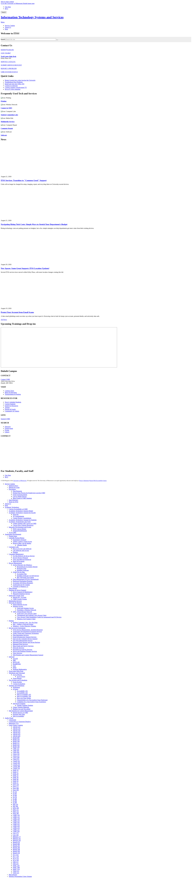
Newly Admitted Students (13, 402)
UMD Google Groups (20, 599)
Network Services (18, 648)
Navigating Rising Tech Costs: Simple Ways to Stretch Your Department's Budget (34, 224)
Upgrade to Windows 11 (20, 586)
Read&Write (17, 664)
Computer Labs (14, 547)
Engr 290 (16, 790)
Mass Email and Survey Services (23, 646)
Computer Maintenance (16, 554)
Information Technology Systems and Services (32, 17)
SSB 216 (15, 864)
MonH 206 (16, 847)
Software (11, 657)
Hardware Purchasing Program (22, 581)
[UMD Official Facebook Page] (16, 443)
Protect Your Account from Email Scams (17, 312)
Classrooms (12, 720)
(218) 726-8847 (6, 53)
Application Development (13, 534)
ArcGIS (15, 658)
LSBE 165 (16, 822)
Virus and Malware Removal (22, 559)
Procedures (12, 489)
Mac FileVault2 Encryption (25, 577)
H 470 (15, 797)
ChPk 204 (16, 752)
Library (7, 432)
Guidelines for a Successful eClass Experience (31, 702)
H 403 (15, 793)
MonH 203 (16, 846)
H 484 (15, 801)
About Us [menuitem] (8, 27)
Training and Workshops (16, 685)
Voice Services (17, 653)
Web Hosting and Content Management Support (28, 655)
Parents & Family (10, 409)
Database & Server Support (17, 590)
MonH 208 (16, 849)
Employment (9, 428)
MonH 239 (16, 853)
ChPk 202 (16, 750)
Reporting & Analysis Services (22, 649)
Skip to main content (7, 2)
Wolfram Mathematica (20, 669)
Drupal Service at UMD (20, 712)
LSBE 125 (16, 817)
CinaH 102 (16, 761)
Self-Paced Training (19, 703)
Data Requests (17, 491)
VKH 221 (16, 873)
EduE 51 (15, 783)
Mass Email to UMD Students (22, 498)
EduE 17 (15, 772)
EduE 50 (15, 781)
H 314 (15, 792)
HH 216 (15, 804)
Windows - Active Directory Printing (24, 626)
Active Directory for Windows (22, 565)
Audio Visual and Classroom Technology (26, 633)
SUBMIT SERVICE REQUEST (11, 65)
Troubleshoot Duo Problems (14, 82)
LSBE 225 (16, 824)
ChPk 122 (16, 748)
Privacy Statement (84, 480)
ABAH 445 (16, 736)
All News (4, 319)
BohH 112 (16, 743)
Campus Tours (9, 391)
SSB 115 (15, 862)
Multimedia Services (15, 601)
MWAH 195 (17, 840)
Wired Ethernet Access (20, 604)
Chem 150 (16, 754)
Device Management (15, 563)
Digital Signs (13, 536)
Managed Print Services (20, 644)
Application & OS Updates (21, 585)
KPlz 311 (16, 810)
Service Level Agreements (17, 628)
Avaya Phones (17, 675)
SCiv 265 (16, 860)
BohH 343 (16, 745)
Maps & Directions (11, 392)
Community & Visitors (12, 411)
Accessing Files (22, 574)
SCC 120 (16, 856)
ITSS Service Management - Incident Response (28, 630)
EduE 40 (15, 779)
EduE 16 (15, 770)
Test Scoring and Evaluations (18, 680)
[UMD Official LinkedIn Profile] (16, 459)
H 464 (15, 795)
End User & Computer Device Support (25, 639)
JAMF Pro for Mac (19, 572)
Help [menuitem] (6, 29)
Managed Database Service (21, 594)
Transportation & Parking (13, 394)
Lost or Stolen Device (20, 496)
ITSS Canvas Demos (19, 529)
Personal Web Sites (19, 714)
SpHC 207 (16, 865)
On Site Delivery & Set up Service (24, 556)
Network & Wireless (15, 603)
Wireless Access (18, 606)
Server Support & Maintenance (22, 592)
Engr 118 (16, 784)
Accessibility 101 (22, 691)
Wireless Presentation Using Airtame (20, 876)
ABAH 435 (16, 734)
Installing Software (23, 570)
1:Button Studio (22, 545)
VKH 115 (16, 871)
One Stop (8, 7)
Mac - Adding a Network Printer (23, 624)
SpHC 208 (16, 867)
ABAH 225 (16, 727)
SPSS (14, 667)
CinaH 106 (16, 763)
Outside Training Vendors (25, 705)
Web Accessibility (18, 716)
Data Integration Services (21, 635)
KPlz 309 (16, 808)
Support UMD (5, 419)
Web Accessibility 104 (24, 696)
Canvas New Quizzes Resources (23, 525)
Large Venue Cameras (16, 725)
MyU (6, 9)
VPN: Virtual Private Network (22, 612)
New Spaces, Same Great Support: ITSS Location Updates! (25, 268)
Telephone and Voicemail (17, 673)
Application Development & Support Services (27, 631)
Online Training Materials (21, 707)
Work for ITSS (13, 502)
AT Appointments (18, 516)
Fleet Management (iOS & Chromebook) (26, 579)
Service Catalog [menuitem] (10, 25)
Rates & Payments (18, 561)
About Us (8, 504)
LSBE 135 (16, 820)
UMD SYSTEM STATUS (9, 72)
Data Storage (13, 588)
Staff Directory (13, 500)
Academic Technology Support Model (21, 511)
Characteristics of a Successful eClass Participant (32, 700)
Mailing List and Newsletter (21, 709)
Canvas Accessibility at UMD (18, 509)
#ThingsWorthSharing (20, 531)
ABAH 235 (16, 729)
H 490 (15, 802)
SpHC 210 (16, 869)
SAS (14, 666)
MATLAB (16, 662)
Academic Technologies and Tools (20, 522)
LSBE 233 (16, 828)
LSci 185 (16, 835)
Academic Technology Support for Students (22, 520)
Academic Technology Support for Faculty (22, 513)
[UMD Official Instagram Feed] (16, 449)
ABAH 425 (16, 732)
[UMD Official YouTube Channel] (16, 454)
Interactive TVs (14, 723)
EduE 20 (15, 774)
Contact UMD (5, 379)
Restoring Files (21, 568)
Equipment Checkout (19, 540)
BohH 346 (16, 747)
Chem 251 (16, 759)
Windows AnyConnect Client (26, 619)
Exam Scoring (17, 682)
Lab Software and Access (21, 550)
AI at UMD (12, 532)
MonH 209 (16, 851)
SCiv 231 (16, 858)
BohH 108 (16, 741)
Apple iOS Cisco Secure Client (26, 613)
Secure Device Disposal (20, 558)
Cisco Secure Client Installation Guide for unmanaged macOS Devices (39, 617)
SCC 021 (16, 855)
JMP (14, 660)
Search (4, 12)
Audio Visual (9, 718)
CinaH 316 (16, 768)
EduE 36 (15, 777)
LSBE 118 (16, 815)
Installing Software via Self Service (28, 576)
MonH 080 (16, 844)
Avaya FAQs (21, 676)
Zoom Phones (17, 678)
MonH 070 (16, 842)
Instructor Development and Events (20, 527)
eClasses (15, 689)
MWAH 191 (17, 838)
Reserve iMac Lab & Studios (22, 543)
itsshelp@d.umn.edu (7, 50)
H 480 (15, 799)
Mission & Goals (14, 487)
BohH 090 (16, 738)
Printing (15, 552)
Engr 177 (16, 786)
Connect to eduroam (11, 86)
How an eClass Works (24, 698)
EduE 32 (15, 775)
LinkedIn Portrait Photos (16, 538)
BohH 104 (16, 739)
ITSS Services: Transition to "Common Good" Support (23, 180)
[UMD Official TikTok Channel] (16, 465)
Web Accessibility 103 (24, 694)
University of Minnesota (19, 480)
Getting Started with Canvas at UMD (24, 523)
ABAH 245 (16, 730)
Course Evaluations (19, 684)
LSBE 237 (16, 829)
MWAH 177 (17, 837)
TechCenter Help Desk (16, 671)
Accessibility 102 (22, 693)
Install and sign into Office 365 (14, 84)
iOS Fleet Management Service (22, 640)
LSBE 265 (16, 831)
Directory (8, 426)
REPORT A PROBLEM (8, 68)
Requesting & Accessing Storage (27, 567)
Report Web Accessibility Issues (98, 480)
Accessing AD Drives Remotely (23, 583)
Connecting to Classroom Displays (20, 721)
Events (7, 430)
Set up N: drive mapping (12, 89)
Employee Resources (11, 406)
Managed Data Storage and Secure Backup (26, 642)
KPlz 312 (16, 811)
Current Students (10, 404)
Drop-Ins (15, 514)
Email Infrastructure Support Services (24, 637)
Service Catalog (10, 484)
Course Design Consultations (22, 518)
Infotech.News (13, 486)
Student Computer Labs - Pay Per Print (25, 622)
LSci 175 (16, 833)
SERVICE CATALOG (8, 62)
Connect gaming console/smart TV (16, 87)
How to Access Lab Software (22, 549)
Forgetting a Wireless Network (26, 610)
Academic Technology (12, 507)
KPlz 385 (16, 813)
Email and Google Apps (16, 595)
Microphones (13, 874)
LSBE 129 (16, 819)
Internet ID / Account (19, 597)
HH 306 (15, 806)
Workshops (16, 687)
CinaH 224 (16, 765)
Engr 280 (16, 788)
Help (6, 505)
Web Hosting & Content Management (21, 711)
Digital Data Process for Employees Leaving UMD (29, 493)
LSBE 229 (16, 826)
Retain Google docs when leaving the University (20, 80)
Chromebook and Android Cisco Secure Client (31, 615)
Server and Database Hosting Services (25, 651)
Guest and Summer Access (25, 608)
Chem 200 (16, 757)
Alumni (7, 407)
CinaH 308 (16, 766)
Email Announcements (20, 495)
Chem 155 (16, 756)
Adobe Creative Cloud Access (22, 541)
